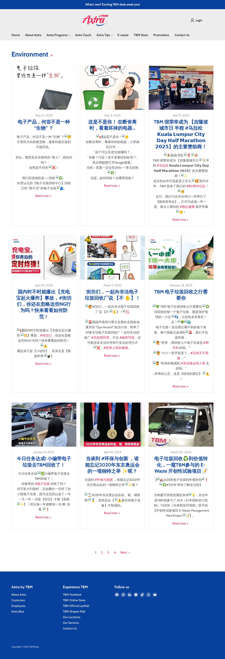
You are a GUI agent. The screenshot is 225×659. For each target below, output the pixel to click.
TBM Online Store (74, 600)
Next (124, 552)
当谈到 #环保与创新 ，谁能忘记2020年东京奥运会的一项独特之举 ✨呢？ (112, 465)
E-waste (122, 35)
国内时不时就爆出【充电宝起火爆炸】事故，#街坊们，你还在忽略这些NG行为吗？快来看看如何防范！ (44, 304)
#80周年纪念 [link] (195, 186)
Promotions (161, 35)
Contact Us (182, 35)
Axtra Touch (83, 35)
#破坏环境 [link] (127, 338)
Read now (42, 196)
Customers (18, 600)
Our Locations (71, 617)
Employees (18, 606)
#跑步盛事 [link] (187, 207)
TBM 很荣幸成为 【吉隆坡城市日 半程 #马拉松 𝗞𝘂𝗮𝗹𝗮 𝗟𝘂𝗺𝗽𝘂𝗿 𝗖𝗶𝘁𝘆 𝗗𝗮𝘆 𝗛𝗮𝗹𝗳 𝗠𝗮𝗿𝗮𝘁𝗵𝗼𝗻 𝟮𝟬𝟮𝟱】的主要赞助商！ (181, 134)
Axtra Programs (57, 35)
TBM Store (141, 35)
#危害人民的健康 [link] (116, 348)
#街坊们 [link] (46, 335)
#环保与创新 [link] (104, 480)
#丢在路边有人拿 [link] (193, 363)
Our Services (71, 622)
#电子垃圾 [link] (42, 484)
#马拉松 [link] (163, 165)
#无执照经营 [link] (100, 338)
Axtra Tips (104, 35)
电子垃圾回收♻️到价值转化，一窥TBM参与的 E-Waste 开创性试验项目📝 (181, 465)
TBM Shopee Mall (74, 611)
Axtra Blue (17, 611)
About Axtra (33, 35)
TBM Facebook (72, 594)
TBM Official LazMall (76, 606)
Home (15, 35)
